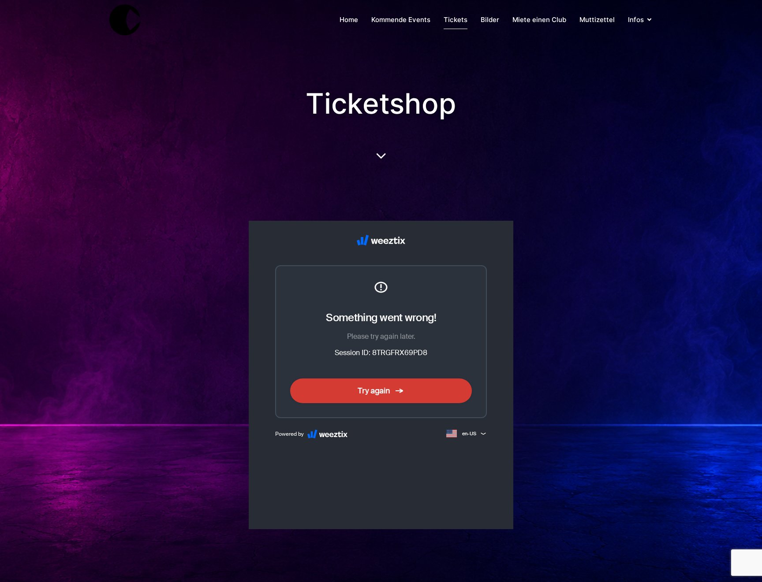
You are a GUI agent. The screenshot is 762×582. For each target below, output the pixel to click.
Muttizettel (597, 19)
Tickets (455, 19)
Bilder (490, 19)
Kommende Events (400, 19)
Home (349, 19)
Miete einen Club (539, 19)
